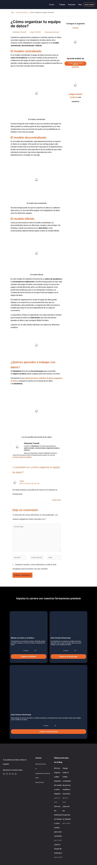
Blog (80, 4)
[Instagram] (10, 774)
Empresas (71, 4)
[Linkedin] (7, 774)
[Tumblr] (13, 774)
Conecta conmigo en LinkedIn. (22, 457)
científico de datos (46, 378)
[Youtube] (4, 774)
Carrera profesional (22, 12)
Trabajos (62, 4)
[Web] (54, 558)
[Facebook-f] (16, 774)
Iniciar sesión (89, 4)
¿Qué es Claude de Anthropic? (58, 849)
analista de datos (31, 378)
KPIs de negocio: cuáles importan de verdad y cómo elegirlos (57, 781)
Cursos (51, 4)
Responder (56, 500)
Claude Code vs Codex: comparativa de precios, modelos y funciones (67, 781)
